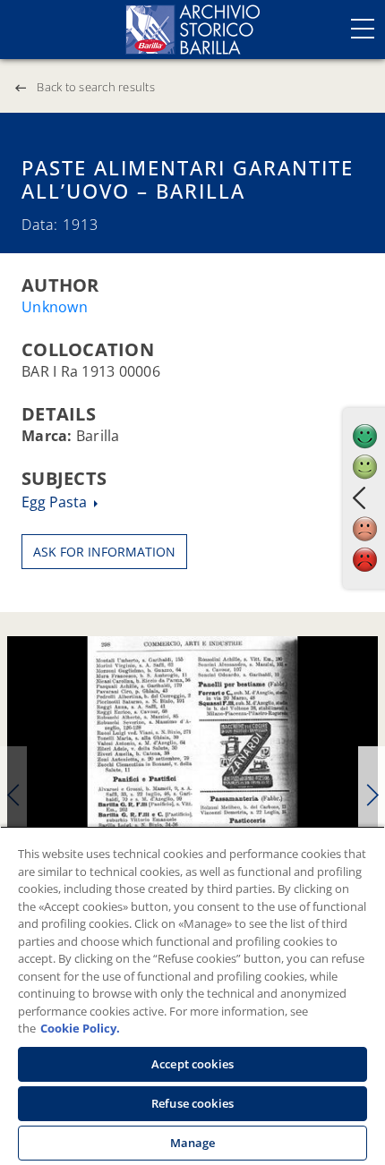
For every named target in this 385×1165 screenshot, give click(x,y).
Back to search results (96, 87)
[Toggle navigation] (362, 28)
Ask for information (104, 551)
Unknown (54, 307)
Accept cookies (192, 1064)
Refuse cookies (192, 1103)
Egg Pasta (55, 502)
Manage (193, 1143)
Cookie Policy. (80, 1028)
